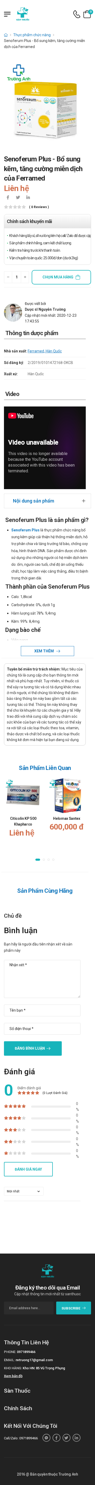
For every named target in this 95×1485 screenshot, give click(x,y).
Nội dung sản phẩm (33, 501)
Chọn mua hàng (57, 277)
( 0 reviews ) (39, 207)
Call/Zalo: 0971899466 (21, 1438)
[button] (37, 860)
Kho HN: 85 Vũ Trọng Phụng (44, 1368)
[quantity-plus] (25, 277)
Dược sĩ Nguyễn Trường (45, 309)
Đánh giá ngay (28, 1169)
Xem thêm (44, 651)
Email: (9, 1360)
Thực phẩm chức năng (32, 35)
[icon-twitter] (18, 198)
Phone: (10, 1352)
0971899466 (26, 1352)
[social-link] (46, 1438)
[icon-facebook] (8, 198)
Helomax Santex (66, 818)
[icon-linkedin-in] (28, 198)
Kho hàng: (13, 1368)
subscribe (70, 1308)
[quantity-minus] (8, 277)
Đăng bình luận (30, 1048)
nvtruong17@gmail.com (34, 1360)
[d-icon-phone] (77, 14)
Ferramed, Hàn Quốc (45, 351)
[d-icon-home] (6, 35)
